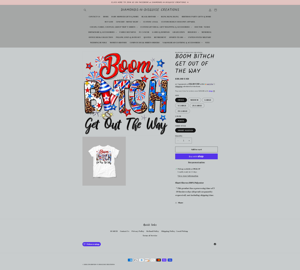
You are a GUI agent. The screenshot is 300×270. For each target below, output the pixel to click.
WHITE (181, 121)
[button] (85, 10)
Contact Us (124, 231)
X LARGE (182, 105)
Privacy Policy (138, 231)
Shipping (178, 86)
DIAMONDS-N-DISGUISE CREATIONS (101, 264)
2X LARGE (197, 105)
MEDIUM (194, 100)
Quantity (178, 136)
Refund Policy (152, 231)
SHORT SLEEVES (185, 130)
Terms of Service (150, 235)
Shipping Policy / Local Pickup (174, 231)
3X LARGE (182, 111)
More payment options (196, 162)
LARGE (208, 100)
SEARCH (114, 231)
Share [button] (180, 202)
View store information (188, 176)
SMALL (181, 100)
